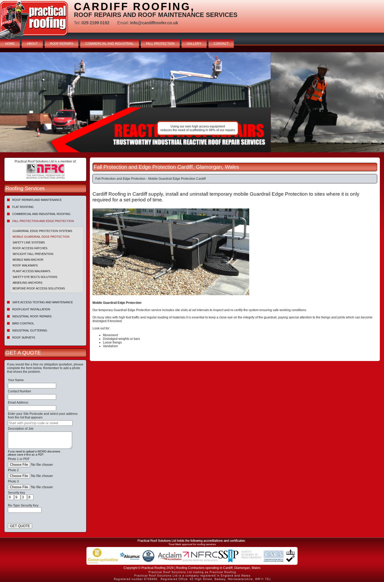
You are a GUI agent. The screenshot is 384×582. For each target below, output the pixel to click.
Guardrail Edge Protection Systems (42, 230)
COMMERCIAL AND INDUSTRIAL (109, 43)
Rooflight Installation (31, 309)
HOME (10, 43)
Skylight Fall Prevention (33, 253)
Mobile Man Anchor (28, 259)
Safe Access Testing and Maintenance (42, 302)
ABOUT (32, 43)
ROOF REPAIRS (61, 43)
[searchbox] (40, 423)
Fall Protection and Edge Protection (43, 221)
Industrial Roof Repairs (31, 316)
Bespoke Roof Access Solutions (39, 288)
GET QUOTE (20, 526)
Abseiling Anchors (27, 282)
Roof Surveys (23, 337)
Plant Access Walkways (31, 271)
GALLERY (194, 43)
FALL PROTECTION (160, 43)
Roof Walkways (25, 265)
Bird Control (23, 323)
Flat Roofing (23, 206)
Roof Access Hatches (30, 248)
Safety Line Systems (29, 242)
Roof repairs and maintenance (37, 199)
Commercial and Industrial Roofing (41, 214)
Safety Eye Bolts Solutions (35, 276)
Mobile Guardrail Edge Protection (41, 236)
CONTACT (221, 43)
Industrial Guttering (29, 330)
